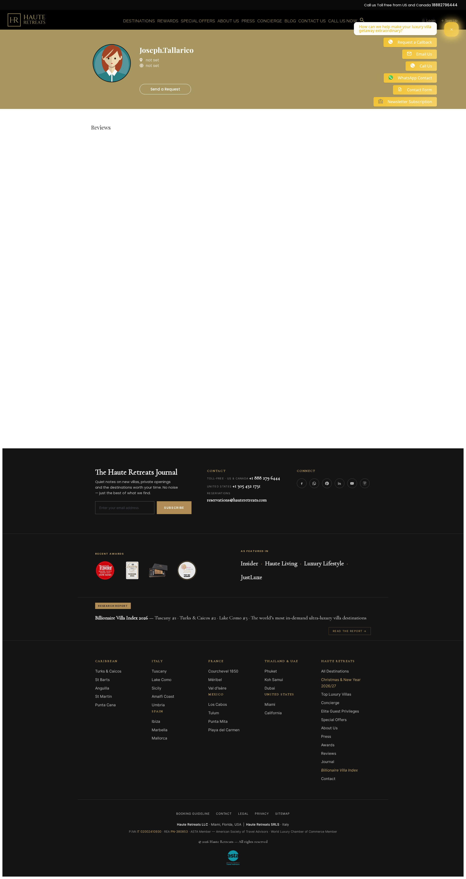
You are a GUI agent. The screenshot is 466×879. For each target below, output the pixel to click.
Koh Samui (274, 679)
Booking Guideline (192, 813)
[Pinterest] (327, 483)
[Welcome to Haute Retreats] (451, 29)
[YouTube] (352, 483)
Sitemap (282, 813)
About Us (329, 728)
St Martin (103, 696)
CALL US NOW (342, 20)
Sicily (156, 688)
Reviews (328, 753)
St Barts (102, 679)
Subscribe (174, 507)
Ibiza (156, 721)
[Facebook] (302, 483)
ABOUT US (228, 20)
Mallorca (159, 738)
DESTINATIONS (139, 20)
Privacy (262, 813)
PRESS (248, 20)
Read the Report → (350, 631)
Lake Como (161, 679)
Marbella (159, 730)
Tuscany (159, 671)
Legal (243, 813)
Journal (327, 761)
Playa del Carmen (224, 730)
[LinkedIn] (339, 483)
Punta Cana (105, 705)
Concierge (330, 702)
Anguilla (102, 688)
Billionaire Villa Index (339, 770)
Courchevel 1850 (223, 671)
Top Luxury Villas (336, 694)
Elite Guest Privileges (340, 711)
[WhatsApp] (314, 483)
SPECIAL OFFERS (198, 20)
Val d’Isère (217, 688)
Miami (270, 704)
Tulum (213, 713)
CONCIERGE (269, 20)
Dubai (270, 688)
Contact (328, 778)
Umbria (158, 705)
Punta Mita (218, 721)
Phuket (271, 671)
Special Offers (334, 719)
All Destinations (335, 671)
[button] (362, 20)
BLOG (290, 20)
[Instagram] (365, 483)
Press (326, 736)
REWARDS (167, 20)
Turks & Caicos (108, 671)
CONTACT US (312, 20)
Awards (327, 745)
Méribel (215, 679)
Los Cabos (217, 704)
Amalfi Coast (163, 696)
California (273, 713)
